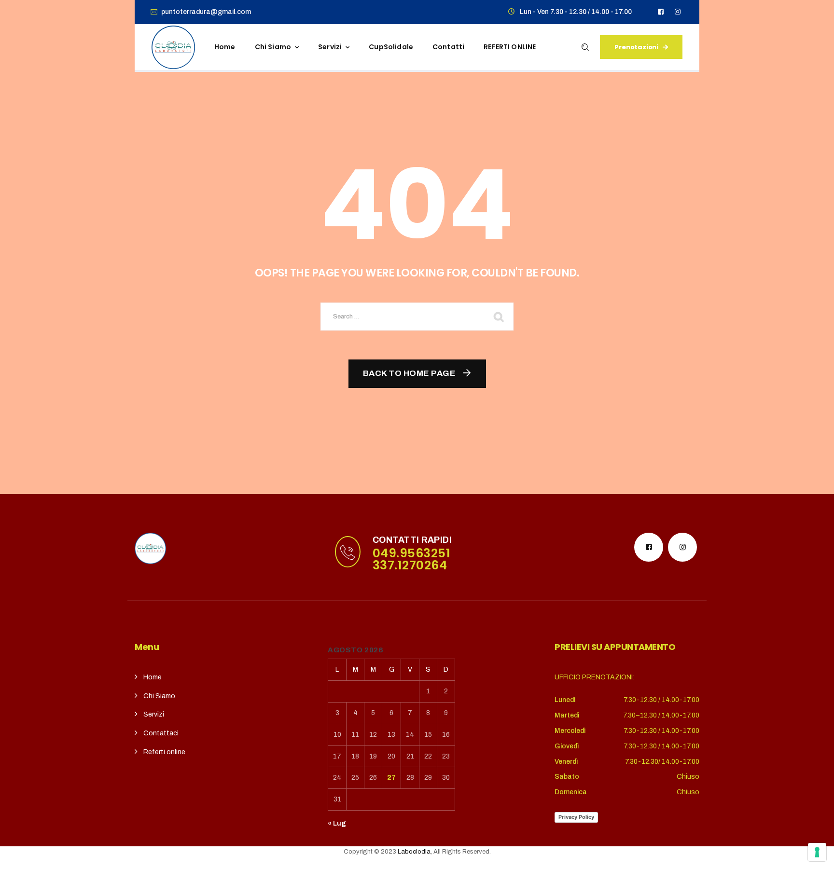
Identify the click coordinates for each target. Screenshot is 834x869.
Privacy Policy (576, 817)
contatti (448, 47)
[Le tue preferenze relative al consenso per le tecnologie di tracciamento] (817, 852)
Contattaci (161, 733)
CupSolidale (391, 47)
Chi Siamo (159, 696)
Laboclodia (414, 851)
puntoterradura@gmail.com (206, 11)
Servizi (330, 47)
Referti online (164, 752)
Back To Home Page (409, 373)
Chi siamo (273, 47)
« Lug (337, 823)
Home (225, 47)
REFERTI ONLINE (510, 47)
